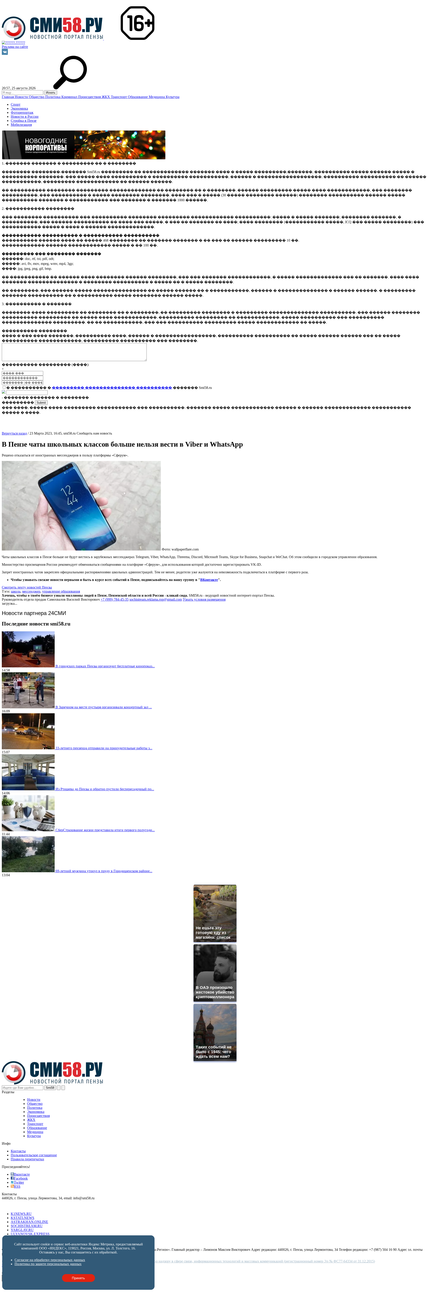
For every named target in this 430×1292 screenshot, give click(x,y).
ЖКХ (106, 97)
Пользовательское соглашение (34, 1155)
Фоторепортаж (22, 112)
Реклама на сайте (15, 47)
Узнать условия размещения (204, 599)
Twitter (19, 1182)
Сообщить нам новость (94, 433)
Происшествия (90, 97)
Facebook (21, 1178)
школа (15, 591)
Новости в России (25, 116)
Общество (37, 97)
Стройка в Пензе (24, 120)
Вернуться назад (14, 433)
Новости (22, 97)
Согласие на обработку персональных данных (50, 1260)
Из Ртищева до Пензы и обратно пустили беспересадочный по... (105, 789)
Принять (78, 1278)
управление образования (61, 591)
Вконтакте (22, 1174)
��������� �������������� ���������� (112, 388)
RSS (17, 1186)
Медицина (157, 97)
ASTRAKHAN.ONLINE (29, 1222)
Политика (53, 97)
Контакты (18, 1151)
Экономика (19, 108)
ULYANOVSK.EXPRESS (30, 1234)
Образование (138, 97)
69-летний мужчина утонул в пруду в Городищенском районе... (104, 871)
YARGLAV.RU (22, 1230)
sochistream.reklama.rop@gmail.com (155, 599)
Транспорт (119, 97)
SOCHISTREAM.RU (27, 1226)
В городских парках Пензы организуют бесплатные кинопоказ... (105, 666)
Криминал (69, 97)
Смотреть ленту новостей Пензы (27, 587)
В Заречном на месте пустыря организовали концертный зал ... (104, 707)
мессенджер (31, 591)
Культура (172, 97)
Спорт (15, 104)
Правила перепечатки (27, 1159)
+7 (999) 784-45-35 (115, 599)
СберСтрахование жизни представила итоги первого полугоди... (105, 830)
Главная (8, 97)
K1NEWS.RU (21, 1214)
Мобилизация (21, 124)
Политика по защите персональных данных (48, 1264)
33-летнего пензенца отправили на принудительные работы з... (104, 748)
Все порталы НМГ (16, 1206)
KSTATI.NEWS (22, 1218)
